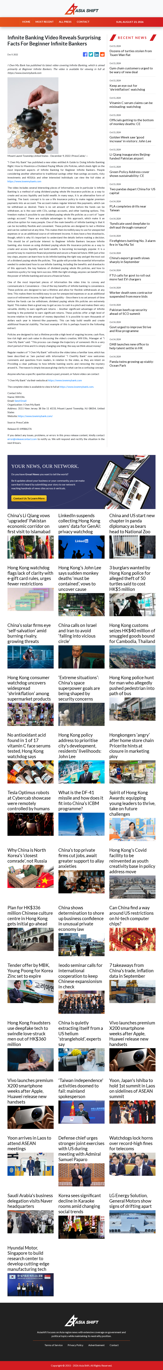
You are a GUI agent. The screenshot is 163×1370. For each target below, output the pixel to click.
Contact (114, 1345)
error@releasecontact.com (22, 438)
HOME (26, 21)
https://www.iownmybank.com (24, 181)
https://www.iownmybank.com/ (35, 415)
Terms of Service (53, 1345)
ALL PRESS (65, 21)
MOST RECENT (44, 21)
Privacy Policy (75, 1345)
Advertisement (96, 1345)
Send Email (20, 400)
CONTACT (83, 21)
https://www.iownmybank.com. (77, 386)
